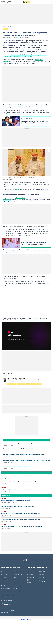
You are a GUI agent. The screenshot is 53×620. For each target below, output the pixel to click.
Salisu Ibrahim (18, 37)
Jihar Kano (20, 383)
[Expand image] (49, 150)
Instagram (16, 189)
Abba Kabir (7, 200)
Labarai (9, 26)
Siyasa (2, 508)
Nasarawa (9, 114)
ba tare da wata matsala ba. (31, 320)
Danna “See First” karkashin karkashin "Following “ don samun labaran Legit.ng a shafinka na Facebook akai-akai (25, 55)
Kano (21, 105)
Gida (4, 26)
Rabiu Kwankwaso (11, 383)
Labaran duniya (4, 502)
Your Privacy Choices (28, 619)
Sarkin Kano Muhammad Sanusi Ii (33, 383)
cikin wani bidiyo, (21, 198)
